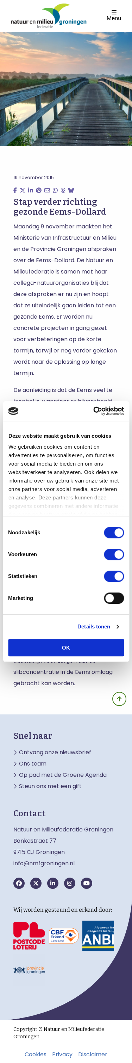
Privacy (62, 1054)
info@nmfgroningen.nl (44, 863)
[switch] (114, 554)
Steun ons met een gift (50, 786)
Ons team (32, 764)
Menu (114, 17)
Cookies (35, 1054)
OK (66, 648)
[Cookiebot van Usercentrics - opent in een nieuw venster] (94, 411)
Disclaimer (92, 1054)
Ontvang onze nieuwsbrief (55, 752)
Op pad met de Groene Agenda (63, 775)
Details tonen (93, 626)
